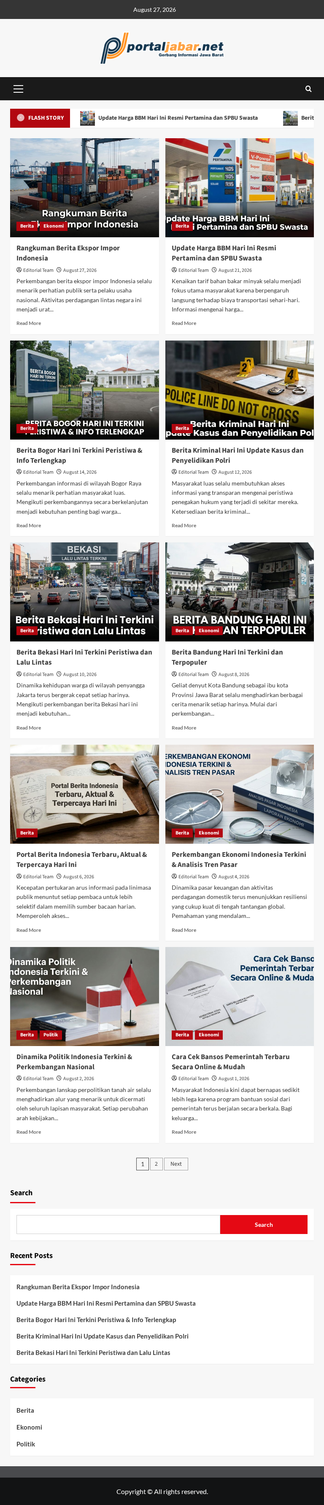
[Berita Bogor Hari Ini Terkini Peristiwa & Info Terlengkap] (84, 390)
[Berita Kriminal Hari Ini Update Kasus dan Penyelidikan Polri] (239, 390)
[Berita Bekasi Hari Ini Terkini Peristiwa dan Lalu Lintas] (84, 591)
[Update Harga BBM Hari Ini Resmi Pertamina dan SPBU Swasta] (239, 187)
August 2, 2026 (78, 1078)
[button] (18, 87)
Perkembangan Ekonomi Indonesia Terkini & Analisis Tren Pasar (239, 860)
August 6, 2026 (78, 876)
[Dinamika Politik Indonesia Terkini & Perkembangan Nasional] (84, 996)
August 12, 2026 (235, 472)
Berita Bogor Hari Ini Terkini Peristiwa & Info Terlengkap (79, 455)
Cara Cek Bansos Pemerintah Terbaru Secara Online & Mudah (231, 1062)
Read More (28, 323)
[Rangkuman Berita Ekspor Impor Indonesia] (84, 187)
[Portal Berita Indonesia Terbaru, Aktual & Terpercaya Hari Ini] (84, 794)
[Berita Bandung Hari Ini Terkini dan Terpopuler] (239, 591)
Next (176, 1164)
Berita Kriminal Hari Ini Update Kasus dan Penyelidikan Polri (238, 455)
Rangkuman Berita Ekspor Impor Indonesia (68, 253)
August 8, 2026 (234, 674)
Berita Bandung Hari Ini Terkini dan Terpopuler (227, 657)
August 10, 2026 (80, 674)
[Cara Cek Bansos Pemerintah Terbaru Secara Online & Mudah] (239, 996)
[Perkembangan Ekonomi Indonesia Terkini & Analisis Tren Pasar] (239, 794)
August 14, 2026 (80, 472)
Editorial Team (38, 270)
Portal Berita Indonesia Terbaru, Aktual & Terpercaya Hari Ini (81, 860)
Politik (50, 1034)
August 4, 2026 (234, 876)
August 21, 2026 (235, 270)
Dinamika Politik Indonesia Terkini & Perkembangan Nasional (74, 1062)
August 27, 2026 (80, 270)
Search (21, 1193)
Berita (27, 226)
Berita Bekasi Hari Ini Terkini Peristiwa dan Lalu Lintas (84, 657)
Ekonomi (53, 226)
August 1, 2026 (234, 1078)
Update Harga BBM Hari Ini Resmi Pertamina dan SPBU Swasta (149, 118)
